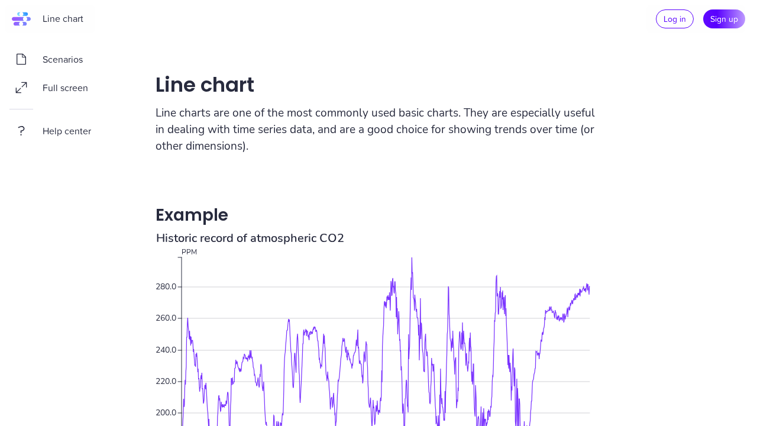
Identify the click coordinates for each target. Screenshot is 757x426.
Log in (675, 18)
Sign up (724, 18)
